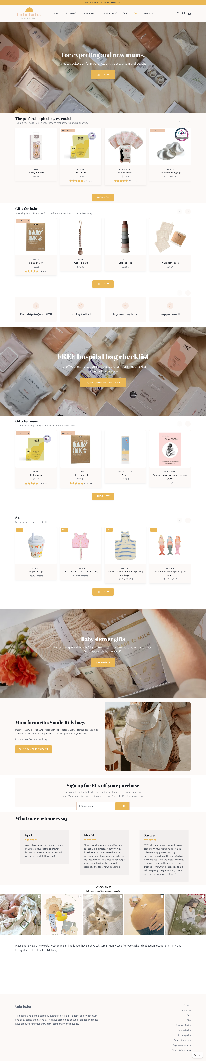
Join (122, 806)
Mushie (81, 259)
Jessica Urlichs (170, 471)
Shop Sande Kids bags (33, 749)
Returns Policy (184, 1030)
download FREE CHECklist (103, 382)
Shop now (103, 75)
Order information (182, 1040)
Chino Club (36, 568)
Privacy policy (184, 1035)
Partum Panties (125, 169)
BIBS (36, 169)
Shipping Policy (183, 1025)
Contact (187, 1005)
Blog (189, 1015)
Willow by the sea (125, 471)
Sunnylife (81, 568)
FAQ (189, 1020)
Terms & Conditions (181, 1050)
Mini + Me (80, 169)
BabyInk (36, 259)
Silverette (170, 169)
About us (186, 1010)
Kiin (170, 259)
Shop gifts (103, 662)
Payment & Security (182, 1045)
